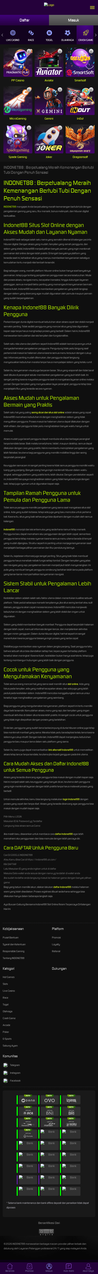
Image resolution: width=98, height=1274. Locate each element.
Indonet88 (9, 529)
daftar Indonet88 (64, 834)
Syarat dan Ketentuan (14, 944)
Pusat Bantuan (10, 937)
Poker (6, 1032)
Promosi (56, 937)
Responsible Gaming (13, 951)
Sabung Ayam (10, 1045)
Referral (56, 951)
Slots (5, 984)
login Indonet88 (71, 799)
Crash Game (85, 40)
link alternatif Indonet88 (61, 749)
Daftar (24, 20)
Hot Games (8, 977)
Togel (49, 40)
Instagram (15, 1072)
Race (31, 40)
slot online (73, 684)
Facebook (15, 1080)
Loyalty (56, 944)
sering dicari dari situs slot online (47, 412)
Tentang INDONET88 (13, 958)
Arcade (6, 1025)
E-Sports (7, 1038)
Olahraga (67, 40)
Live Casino (12, 40)
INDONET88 (10, 206)
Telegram (15, 1065)
